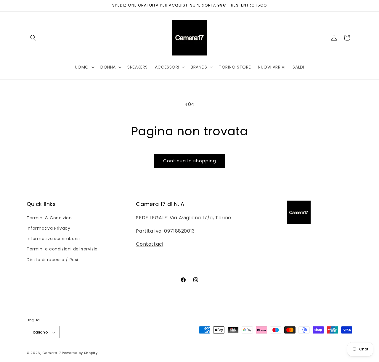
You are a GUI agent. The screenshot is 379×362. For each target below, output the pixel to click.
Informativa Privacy (48, 228)
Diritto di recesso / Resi (52, 259)
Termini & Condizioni (50, 217)
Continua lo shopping (189, 161)
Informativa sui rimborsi (53, 239)
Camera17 (51, 353)
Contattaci (149, 244)
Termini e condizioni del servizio (62, 249)
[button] (33, 37)
